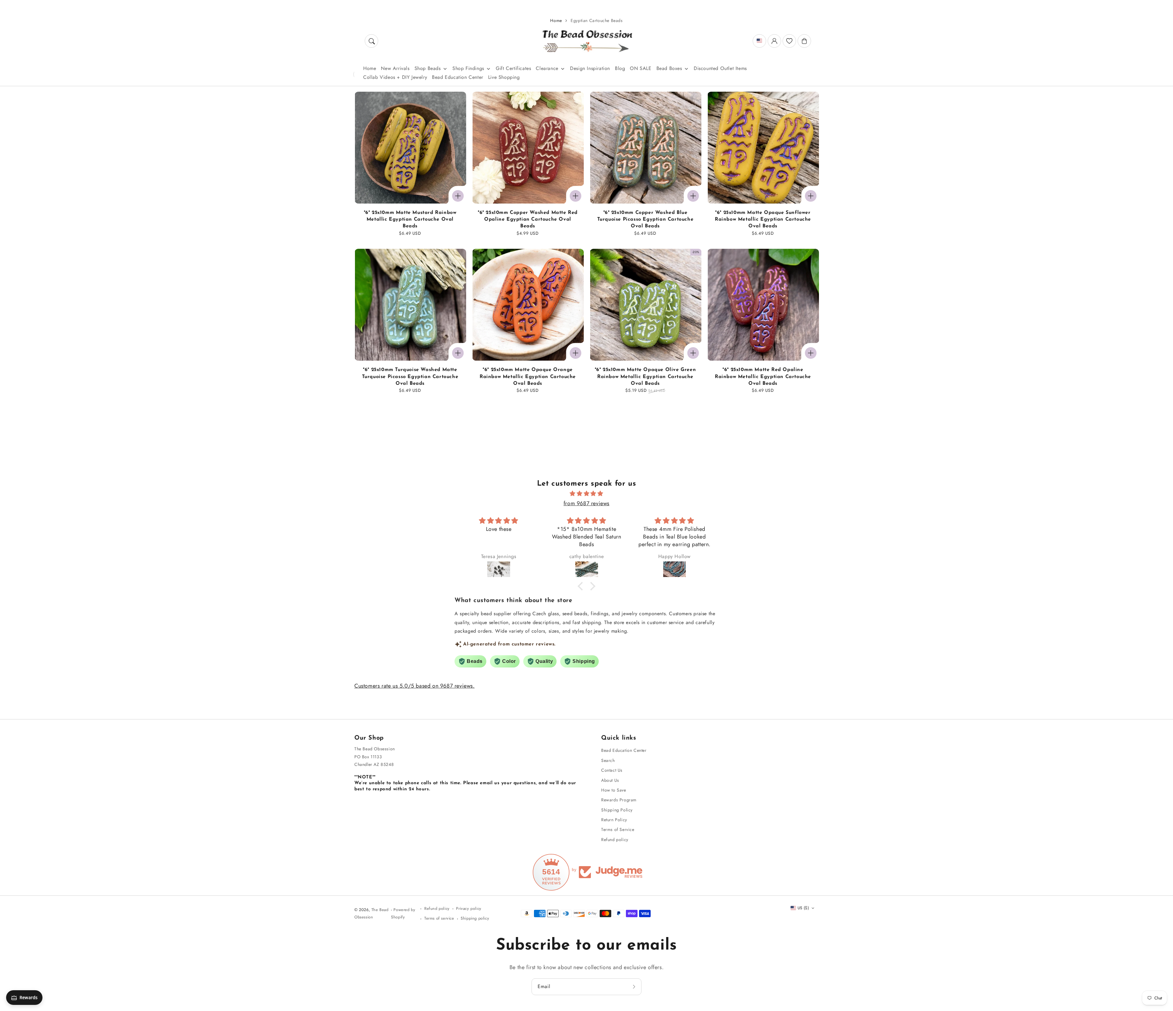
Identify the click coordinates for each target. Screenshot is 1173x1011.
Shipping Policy (617, 810)
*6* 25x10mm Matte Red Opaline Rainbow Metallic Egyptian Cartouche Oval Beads (763, 376)
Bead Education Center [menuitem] (457, 77)
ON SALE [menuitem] (640, 68)
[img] (586, 493)
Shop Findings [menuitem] (468, 68)
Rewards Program (619, 800)
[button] (371, 41)
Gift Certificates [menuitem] (513, 68)
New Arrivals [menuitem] (395, 68)
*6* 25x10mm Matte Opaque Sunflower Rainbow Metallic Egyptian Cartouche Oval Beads (763, 219)
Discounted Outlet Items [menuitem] (720, 68)
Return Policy (614, 820)
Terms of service (439, 918)
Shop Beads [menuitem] (428, 68)
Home (556, 20)
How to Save (613, 790)
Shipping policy (475, 918)
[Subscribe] (634, 986)
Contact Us (612, 770)
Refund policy (614, 839)
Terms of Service (617, 829)
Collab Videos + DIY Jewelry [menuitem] (395, 77)
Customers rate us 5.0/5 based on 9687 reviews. (414, 686)
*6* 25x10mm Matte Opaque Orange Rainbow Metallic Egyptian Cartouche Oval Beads (528, 376)
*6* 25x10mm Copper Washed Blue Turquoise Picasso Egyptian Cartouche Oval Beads (645, 219)
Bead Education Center (624, 750)
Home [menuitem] (369, 68)
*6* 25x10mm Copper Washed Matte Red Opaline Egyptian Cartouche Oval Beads (528, 219)
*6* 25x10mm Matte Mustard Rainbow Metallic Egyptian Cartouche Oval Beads (410, 219)
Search (608, 760)
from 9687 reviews (586, 503)
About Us (610, 780)
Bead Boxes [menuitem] (669, 68)
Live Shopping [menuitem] (504, 77)
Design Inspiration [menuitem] (590, 68)
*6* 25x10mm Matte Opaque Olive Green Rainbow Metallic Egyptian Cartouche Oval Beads (645, 376)
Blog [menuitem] (620, 68)
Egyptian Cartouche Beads (597, 20)
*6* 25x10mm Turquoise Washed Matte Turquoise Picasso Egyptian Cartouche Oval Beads (410, 376)
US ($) (803, 908)
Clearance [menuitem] (547, 68)
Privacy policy (468, 908)
